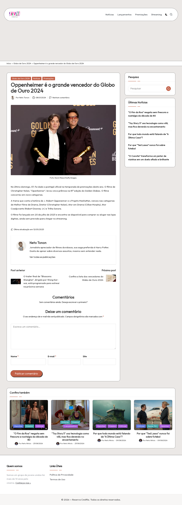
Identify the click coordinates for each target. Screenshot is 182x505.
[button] (42, 257)
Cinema (29, 426)
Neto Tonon (38, 243)
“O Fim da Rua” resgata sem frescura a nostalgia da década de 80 (148, 114)
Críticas (39, 426)
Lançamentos (70, 426)
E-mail (52, 356)
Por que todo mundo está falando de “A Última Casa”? (148, 136)
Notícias (36, 78)
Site (85, 356)
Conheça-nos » (23, 482)
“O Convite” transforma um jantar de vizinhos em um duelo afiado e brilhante (148, 158)
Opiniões (18, 426)
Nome (15, 356)
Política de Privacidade (61, 474)
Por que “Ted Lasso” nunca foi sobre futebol (146, 147)
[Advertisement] (91, 41)
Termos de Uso (57, 479)
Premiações (49, 78)
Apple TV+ (152, 426)
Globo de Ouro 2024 (22, 63)
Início (9, 63)
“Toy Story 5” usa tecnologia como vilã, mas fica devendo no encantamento (148, 125)
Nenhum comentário (60, 97)
